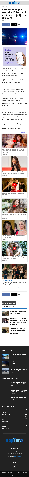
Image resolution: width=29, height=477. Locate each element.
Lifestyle (10, 472)
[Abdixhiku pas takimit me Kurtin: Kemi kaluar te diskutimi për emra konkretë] (5, 320)
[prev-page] (2, 338)
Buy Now (25, 472)
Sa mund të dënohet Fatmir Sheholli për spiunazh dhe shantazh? (17, 331)
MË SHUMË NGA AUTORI (9, 306)
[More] (19, 24)
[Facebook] (14, 466)
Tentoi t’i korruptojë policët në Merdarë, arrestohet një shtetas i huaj (19, 370)
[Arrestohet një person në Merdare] (5, 363)
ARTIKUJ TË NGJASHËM (8, 303)
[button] (2, 3)
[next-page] (5, 338)
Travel (19, 472)
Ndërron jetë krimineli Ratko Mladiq (18, 312)
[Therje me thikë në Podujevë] (5, 356)
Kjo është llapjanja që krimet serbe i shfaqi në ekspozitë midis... (18, 383)
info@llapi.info (17, 456)
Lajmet (7, 6)
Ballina (3, 6)
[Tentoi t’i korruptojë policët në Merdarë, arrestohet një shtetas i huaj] (5, 371)
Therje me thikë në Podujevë (18, 354)
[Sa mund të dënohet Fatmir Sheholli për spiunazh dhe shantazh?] (5, 330)
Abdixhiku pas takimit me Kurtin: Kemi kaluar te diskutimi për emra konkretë (18, 321)
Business (4, 472)
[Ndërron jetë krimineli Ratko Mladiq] (5, 313)
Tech (15, 472)
